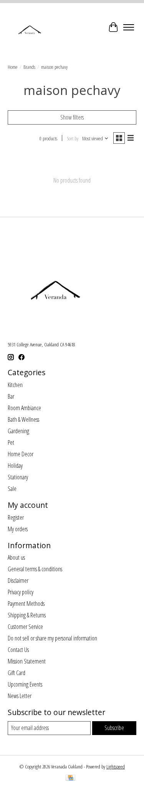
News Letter (19, 696)
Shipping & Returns (27, 615)
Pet (11, 442)
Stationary (18, 477)
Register (16, 517)
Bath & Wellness (23, 419)
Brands (29, 66)
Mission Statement (27, 661)
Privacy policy (20, 592)
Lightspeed (115, 766)
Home (13, 66)
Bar (11, 396)
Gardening (18, 431)
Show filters (72, 117)
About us (16, 557)
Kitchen (15, 385)
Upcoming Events (25, 684)
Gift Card (16, 673)
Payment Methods (26, 603)
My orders (18, 529)
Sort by (72, 138)
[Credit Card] (70, 778)
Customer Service (25, 626)
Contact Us (18, 649)
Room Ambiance (24, 408)
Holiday (15, 465)
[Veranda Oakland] (29, 27)
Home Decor (20, 454)
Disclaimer (18, 580)
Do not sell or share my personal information (52, 638)
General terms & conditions (35, 569)
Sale (12, 488)
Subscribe (114, 727)
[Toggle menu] (128, 27)
